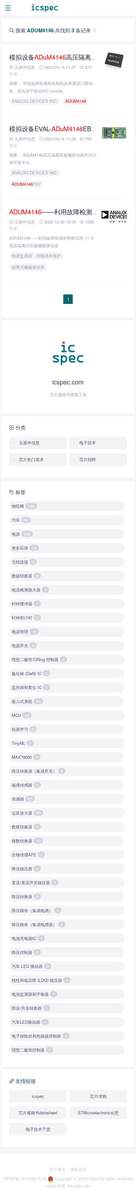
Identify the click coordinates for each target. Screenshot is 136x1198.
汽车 (20, 520)
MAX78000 (25, 757)
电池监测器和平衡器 (33, 994)
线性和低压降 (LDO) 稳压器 (40, 980)
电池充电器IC (27, 938)
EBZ (26, 184)
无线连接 (23, 562)
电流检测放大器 (29, 590)
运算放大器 (26, 813)
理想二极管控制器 (31, 1050)
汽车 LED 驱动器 (30, 966)
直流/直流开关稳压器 (34, 882)
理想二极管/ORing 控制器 (38, 659)
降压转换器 (25, 896)
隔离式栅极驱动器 (28, 267)
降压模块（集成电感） (35, 910)
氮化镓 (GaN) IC (29, 673)
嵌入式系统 (26, 701)
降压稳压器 (25, 869)
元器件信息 (29, 443)
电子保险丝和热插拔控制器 (39, 1036)
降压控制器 (25, 952)
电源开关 (23, 645)
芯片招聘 (87, 459)
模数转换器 (26, 841)
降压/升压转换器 (30, 1008)
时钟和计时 (25, 618)
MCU (20, 715)
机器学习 (23, 729)
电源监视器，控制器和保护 (36, 256)
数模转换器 (25, 827)
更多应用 (24, 548)
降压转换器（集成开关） (37, 771)
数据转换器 (25, 576)
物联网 (23, 506)
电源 (21, 534)
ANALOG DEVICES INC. (35, 101)
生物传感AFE (27, 855)
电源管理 (24, 631)
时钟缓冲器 (25, 604)
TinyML (21, 743)
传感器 (22, 799)
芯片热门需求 (31, 459)
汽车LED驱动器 (29, 1022)
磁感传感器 (25, 785)
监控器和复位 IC (30, 687)
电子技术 (87, 443)
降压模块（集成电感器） (37, 924)
